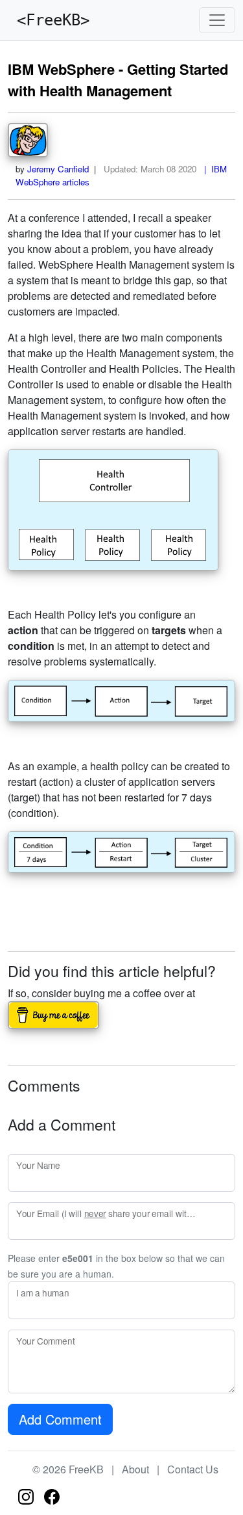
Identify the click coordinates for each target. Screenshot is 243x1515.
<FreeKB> (48, 20)
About (135, 1469)
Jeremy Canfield (58, 169)
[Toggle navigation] (217, 20)
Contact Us (192, 1469)
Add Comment (60, 1419)
